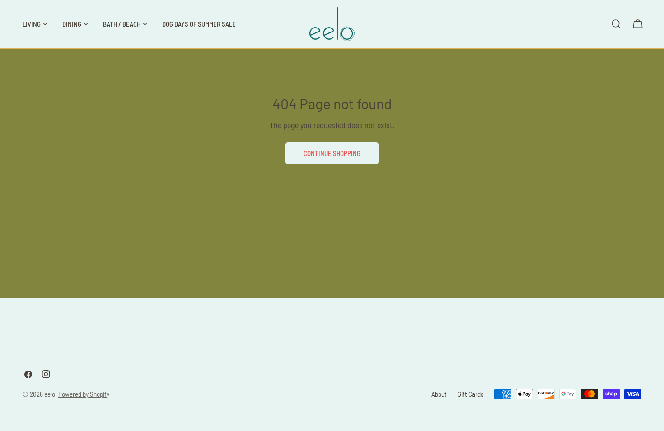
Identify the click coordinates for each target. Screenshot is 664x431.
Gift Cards (470, 394)
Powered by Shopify (83, 394)
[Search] (616, 24)
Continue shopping (332, 153)
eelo (49, 394)
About (439, 394)
